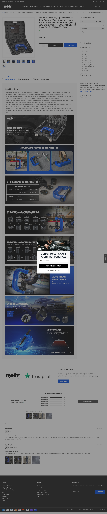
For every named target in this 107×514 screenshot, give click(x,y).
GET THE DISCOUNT (53, 266)
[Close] (68, 243)
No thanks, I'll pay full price (53, 270)
